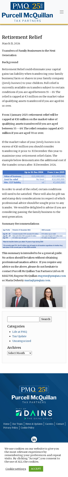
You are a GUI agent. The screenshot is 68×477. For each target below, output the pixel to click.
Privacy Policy (10, 427)
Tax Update (19, 336)
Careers (49, 424)
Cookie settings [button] (15, 469)
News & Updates (33, 424)
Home (6, 424)
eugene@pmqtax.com (52, 275)
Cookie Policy (27, 427)
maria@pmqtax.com (37, 280)
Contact (60, 424)
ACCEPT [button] (36, 468)
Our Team (17, 424)
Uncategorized (21, 341)
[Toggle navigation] (61, 12)
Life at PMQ (19, 331)
